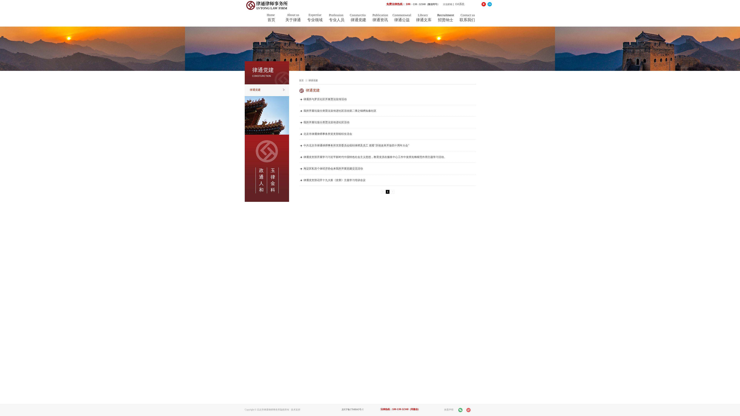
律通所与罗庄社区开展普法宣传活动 (325, 99)
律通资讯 (380, 20)
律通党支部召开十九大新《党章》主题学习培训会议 (335, 180)
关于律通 (293, 20)
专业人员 (336, 20)
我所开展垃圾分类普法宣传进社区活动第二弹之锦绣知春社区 (340, 110)
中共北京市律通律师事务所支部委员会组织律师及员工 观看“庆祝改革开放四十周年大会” (356, 145)
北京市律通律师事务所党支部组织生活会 (328, 134)
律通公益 (402, 20)
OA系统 (459, 4)
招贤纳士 (445, 20)
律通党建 (358, 20)
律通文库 (423, 20)
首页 (271, 20)
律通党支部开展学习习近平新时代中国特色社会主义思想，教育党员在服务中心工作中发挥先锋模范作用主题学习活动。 (375, 157)
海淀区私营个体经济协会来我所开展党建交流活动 (333, 168)
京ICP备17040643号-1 (352, 409)
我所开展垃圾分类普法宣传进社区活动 (326, 122)
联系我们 (467, 20)
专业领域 (315, 20)
